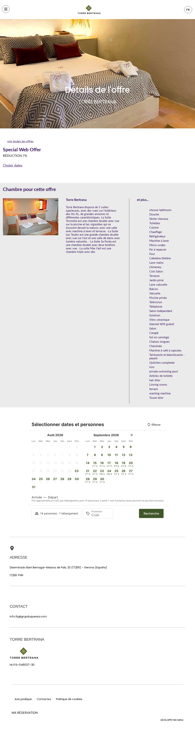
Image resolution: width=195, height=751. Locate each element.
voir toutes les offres (20, 141)
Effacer (156, 424)
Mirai (180, 720)
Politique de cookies (69, 699)
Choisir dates (12, 165)
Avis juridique (23, 699)
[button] (188, 9)
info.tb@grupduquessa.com (28, 616)
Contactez (44, 699)
